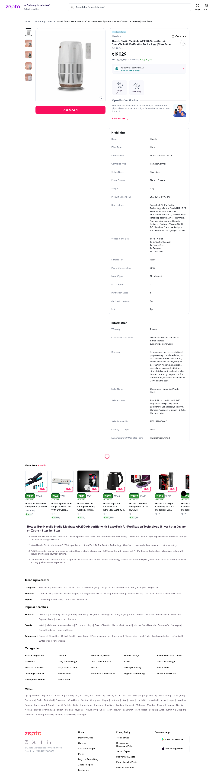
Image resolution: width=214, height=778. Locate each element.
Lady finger (120, 614)
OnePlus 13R (45, 593)
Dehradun (30, 700)
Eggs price (117, 636)
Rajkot (109, 709)
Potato (131, 614)
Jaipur (171, 700)
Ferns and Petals (65, 630)
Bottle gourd (107, 614)
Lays (90, 625)
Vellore (58, 714)
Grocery (43, 636)
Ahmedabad (38, 695)
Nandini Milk (118, 625)
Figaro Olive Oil (102, 625)
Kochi (59, 705)
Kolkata (67, 705)
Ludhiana (109, 705)
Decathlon (82, 599)
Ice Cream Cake (72, 587)
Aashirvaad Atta (65, 625)
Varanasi (49, 714)
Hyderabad (152, 700)
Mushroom (60, 619)
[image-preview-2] (28, 54)
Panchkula (48, 709)
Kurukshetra (86, 705)
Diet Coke (149, 593)
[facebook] (43, 742)
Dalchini (150, 614)
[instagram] (28, 742)
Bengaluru (89, 695)
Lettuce (72, 619)
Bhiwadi (100, 695)
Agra (27, 695)
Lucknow (98, 705)
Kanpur (28, 705)
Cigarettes (54, 636)
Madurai (120, 705)
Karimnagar (39, 705)
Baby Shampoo (138, 587)
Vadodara (29, 714)
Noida (28, 709)
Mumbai (151, 705)
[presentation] (33, 21)
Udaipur (181, 709)
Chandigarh (111, 695)
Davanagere (178, 695)
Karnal (51, 705)
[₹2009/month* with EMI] (149, 68)
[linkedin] (51, 742)
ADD (42, 489)
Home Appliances (43, 21)
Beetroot (82, 614)
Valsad (39, 714)
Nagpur (170, 705)
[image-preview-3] (28, 66)
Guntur (84, 700)
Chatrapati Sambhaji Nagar (132, 695)
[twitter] (36, 742)
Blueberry (176, 614)
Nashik (179, 705)
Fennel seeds (162, 614)
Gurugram (95, 700)
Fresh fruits (144, 636)
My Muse (51, 625)
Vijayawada (69, 714)
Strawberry (54, 614)
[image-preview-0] (28, 32)
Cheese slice (131, 636)
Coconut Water (134, 593)
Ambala (49, 695)
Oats (102, 587)
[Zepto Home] (13, 7)
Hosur (132, 700)
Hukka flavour (82, 636)
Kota (75, 705)
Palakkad (37, 709)
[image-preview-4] (28, 77)
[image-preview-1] (28, 43)
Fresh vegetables (160, 636)
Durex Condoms (47, 630)
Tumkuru (170, 709)
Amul (128, 625)
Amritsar (59, 695)
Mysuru (161, 705)
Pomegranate (69, 614)
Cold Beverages (90, 587)
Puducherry (90, 709)
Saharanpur (128, 709)
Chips (64, 636)
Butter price (44, 641)
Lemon (140, 614)
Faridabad (49, 700)
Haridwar (115, 700)
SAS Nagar (141, 709)
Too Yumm (81, 625)
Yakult (42, 625)
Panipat (59, 709)
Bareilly (69, 695)
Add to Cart (70, 109)
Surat (161, 709)
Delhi (39, 700)
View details (118, 118)
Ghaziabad (61, 700)
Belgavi (78, 695)
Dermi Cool (69, 599)
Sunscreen (57, 587)
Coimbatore (163, 695)
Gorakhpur (73, 700)
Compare (180, 36)
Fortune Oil (163, 625)
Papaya (42, 619)
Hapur (105, 700)
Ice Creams (44, 587)
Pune (101, 709)
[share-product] (183, 43)
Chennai (151, 695)
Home (27, 21)
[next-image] (101, 98)
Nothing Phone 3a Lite (91, 593)
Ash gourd (94, 614)
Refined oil (176, 636)
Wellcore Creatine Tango (65, 593)
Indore (163, 700)
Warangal (81, 714)
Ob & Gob (43, 599)
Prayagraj (78, 709)
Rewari (117, 709)
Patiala (68, 709)
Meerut (130, 705)
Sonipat (153, 709)
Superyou (176, 625)
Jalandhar (181, 700)
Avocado (43, 614)
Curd (71, 636)
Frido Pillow (56, 599)
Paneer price (58, 641)
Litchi (106, 593)
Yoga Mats (153, 587)
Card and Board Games (117, 587)
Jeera (50, 619)
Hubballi (141, 700)
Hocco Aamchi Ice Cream (168, 593)
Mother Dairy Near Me (145, 625)
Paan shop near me (100, 636)
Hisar (124, 700)
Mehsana (140, 705)
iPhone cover (118, 593)
